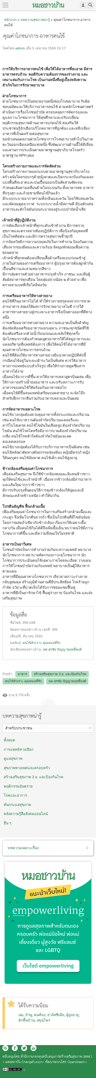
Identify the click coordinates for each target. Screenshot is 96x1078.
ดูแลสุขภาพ (13, 758)
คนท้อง (39, 1015)
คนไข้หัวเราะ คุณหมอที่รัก (42, 643)
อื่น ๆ (7, 823)
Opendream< (77, 1062)
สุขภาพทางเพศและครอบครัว (27, 768)
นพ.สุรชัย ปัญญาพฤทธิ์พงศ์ (62, 649)
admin (20, 48)
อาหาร (22, 674)
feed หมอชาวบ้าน (5, 1048)
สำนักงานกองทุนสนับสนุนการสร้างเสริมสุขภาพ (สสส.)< (47, 1059)
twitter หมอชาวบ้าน (24, 1048)
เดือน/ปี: (16, 636)
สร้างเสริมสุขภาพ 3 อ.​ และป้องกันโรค (60, 674)
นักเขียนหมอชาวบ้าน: (26, 649)
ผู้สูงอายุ (72, 1015)
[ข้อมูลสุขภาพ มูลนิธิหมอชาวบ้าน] (48, 4)
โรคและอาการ (15, 795)
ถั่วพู (28, 1015)
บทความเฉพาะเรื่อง (23, 848)
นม (20, 1015)
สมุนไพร (43, 1020)
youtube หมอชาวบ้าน (33, 1048)
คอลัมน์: (16, 643)
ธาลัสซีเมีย (55, 1015)
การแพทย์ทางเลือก (18, 749)
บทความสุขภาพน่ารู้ (35, 20)
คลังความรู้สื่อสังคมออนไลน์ (26, 814)
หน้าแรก (10, 20)
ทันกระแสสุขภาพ (17, 805)
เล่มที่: (47, 629)
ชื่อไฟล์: (16, 623)
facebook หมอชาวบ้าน (15, 1048)
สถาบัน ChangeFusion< (27, 1062)
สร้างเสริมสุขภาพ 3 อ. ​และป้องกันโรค (33, 777)
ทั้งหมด (9, 740)
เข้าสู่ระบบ (83, 5)
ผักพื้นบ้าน (26, 1020)
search (90, 5)
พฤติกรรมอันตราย (18, 786)
